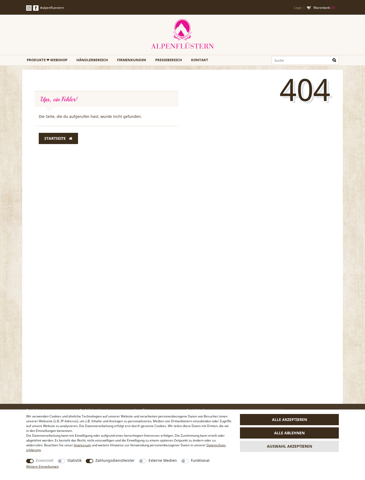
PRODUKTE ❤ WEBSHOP (47, 59)
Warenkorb (324, 7)
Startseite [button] (55, 138)
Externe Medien (163, 460)
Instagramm (29, 8)
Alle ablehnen (289, 432)
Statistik (74, 460)
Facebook (35, 8)
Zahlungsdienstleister (115, 460)
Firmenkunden (131, 59)
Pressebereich (168, 59)
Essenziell (44, 460)
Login (298, 7)
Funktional (200, 460)
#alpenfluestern (52, 7)
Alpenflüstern (182, 34)
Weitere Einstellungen (42, 466)
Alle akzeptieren (289, 419)
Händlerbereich (92, 59)
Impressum (82, 445)
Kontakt (199, 59)
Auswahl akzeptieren (289, 446)
